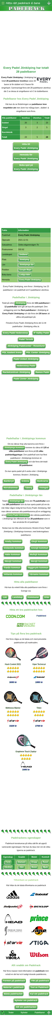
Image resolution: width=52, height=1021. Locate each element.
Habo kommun (12, 554)
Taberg (28, 487)
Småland (23, 254)
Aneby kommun (13, 541)
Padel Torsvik (26, 339)
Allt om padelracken (26, 1007)
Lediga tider (24, 275)
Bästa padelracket (13, 994)
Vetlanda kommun (13, 574)
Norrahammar (11, 487)
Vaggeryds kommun (38, 567)
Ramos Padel (42, 372)
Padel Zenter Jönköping (26, 379)
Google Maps (25, 270)
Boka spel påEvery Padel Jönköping (26, 167)
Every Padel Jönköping (30, 280)
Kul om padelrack (39, 994)
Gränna (25, 481)
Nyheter (24, 1012)
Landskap (17, 597)
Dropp (34, 862)
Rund (45, 862)
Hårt (22, 867)
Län (5, 597)
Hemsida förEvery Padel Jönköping (26, 156)
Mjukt (45, 867)
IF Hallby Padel (41, 333)
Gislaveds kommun (14, 548)
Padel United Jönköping (26, 359)
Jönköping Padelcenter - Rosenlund (26, 346)
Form (8, 862)
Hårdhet (8, 867)
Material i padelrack (13, 987)
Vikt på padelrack (40, 980)
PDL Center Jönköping (38, 352)
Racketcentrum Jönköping (16, 372)
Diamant (21, 862)
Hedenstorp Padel (26, 365)
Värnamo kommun (38, 574)
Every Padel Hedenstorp (15, 333)
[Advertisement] (26, 37)
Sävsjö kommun (39, 561)
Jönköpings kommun (14, 448)
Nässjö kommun (13, 561)
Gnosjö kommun (39, 548)
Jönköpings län (26, 265)
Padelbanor (40, 1012)
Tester (11, 1012)
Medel (34, 867)
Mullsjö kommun (38, 554)
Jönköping (24, 259)
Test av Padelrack (39, 987)
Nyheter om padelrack (26, 1000)
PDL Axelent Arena (12, 352)
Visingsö (43, 487)
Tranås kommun (12, 567)
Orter (46, 597)
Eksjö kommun (39, 541)
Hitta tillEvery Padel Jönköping (26, 146)
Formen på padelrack (14, 980)
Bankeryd (9, 481)
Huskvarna (42, 481)
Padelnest (41, 615)
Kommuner (33, 597)
